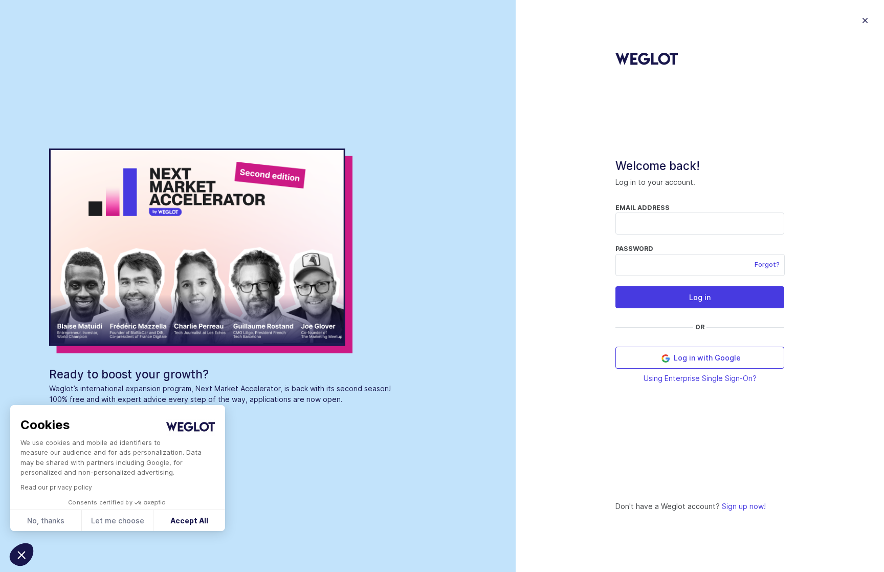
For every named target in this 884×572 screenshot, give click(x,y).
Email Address (642, 207)
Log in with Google (706, 357)
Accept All (189, 520)
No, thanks (45, 520)
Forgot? (767, 264)
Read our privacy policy (56, 487)
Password (634, 248)
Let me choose (117, 520)
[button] (21, 554)
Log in (700, 297)
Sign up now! (744, 506)
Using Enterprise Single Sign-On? (700, 378)
